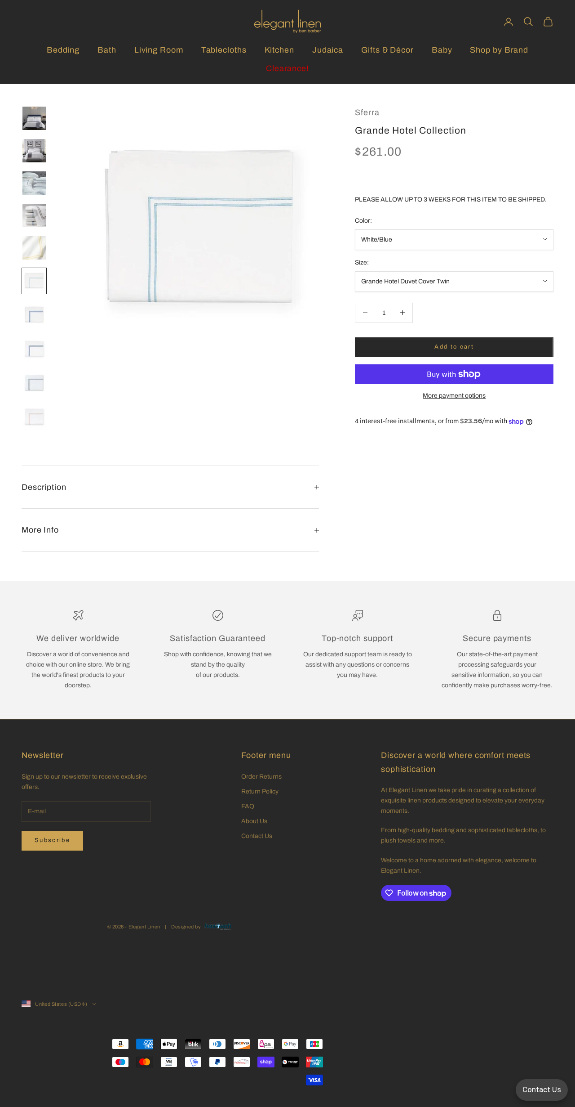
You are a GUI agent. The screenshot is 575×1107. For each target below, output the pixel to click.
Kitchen (279, 49)
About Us (254, 821)
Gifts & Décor (387, 49)
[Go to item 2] (34, 150)
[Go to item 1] (34, 118)
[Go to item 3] (34, 183)
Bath (106, 49)
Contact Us (256, 836)
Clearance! (287, 68)
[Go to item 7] (34, 314)
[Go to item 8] (34, 349)
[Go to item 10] (34, 417)
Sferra (367, 112)
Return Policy (260, 791)
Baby (442, 49)
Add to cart (454, 347)
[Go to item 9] (34, 383)
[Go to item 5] (34, 247)
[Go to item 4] (34, 215)
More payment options (454, 395)
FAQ (247, 806)
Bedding (63, 49)
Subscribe (52, 840)
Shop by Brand (499, 49)
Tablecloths (224, 49)
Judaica (327, 49)
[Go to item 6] (34, 281)
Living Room (158, 49)
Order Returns (261, 776)
